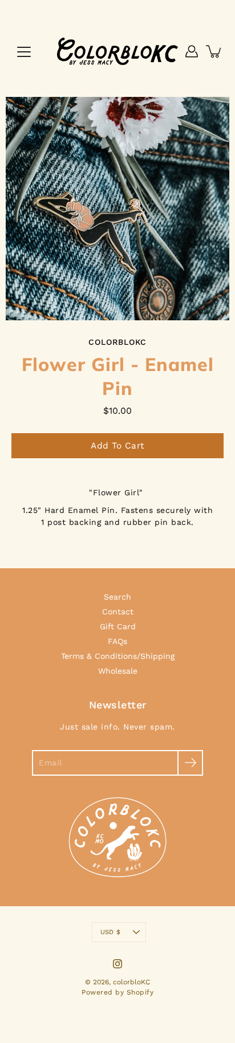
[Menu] (24, 52)
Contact (117, 611)
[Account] (192, 51)
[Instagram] (117, 963)
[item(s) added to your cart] (214, 51)
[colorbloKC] (117, 51)
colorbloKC (131, 982)
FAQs (117, 641)
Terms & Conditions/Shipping (118, 656)
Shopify (140, 992)
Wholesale (117, 670)
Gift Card (118, 626)
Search (117, 596)
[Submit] (190, 763)
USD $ (110, 932)
